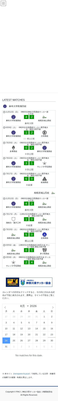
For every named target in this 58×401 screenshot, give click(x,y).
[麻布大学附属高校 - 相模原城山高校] (29, 118)
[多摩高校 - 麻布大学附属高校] (29, 149)
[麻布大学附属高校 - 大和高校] (29, 133)
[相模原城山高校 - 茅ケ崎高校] (29, 249)
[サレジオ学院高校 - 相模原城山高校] (29, 262)
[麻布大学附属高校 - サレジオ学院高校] (29, 164)
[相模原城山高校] (29, 193)
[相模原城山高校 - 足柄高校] (29, 235)
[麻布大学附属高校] (29, 106)
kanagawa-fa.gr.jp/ (21, 374)
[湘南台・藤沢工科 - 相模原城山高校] (29, 220)
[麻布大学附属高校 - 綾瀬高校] (29, 180)
